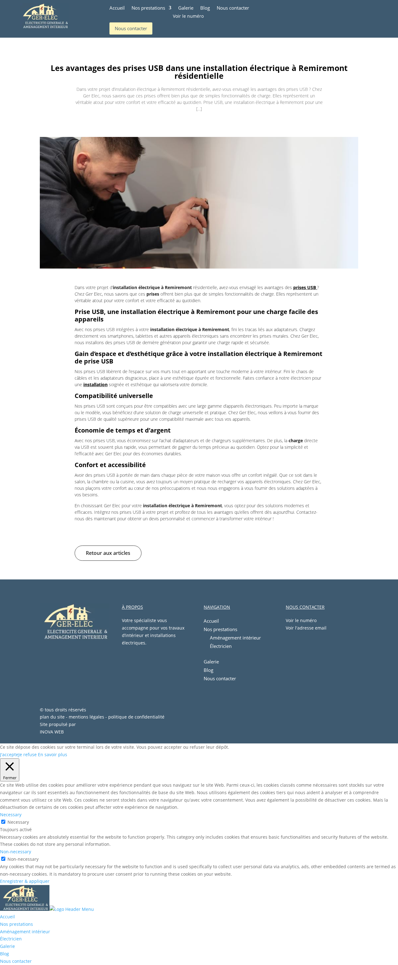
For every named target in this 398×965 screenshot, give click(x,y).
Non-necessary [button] (15, 852)
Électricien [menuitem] (11, 939)
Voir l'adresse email (306, 628)
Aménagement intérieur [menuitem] (25, 932)
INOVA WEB (52, 732)
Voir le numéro (188, 16)
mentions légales (87, 717)
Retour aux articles (108, 553)
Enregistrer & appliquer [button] (24, 881)
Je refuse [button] (27, 754)
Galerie (185, 8)
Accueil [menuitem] (7, 917)
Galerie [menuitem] (7, 946)
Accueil (117, 8)
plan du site (52, 717)
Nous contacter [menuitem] (16, 961)
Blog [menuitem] (4, 954)
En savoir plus (52, 754)
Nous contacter (233, 8)
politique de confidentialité (136, 717)
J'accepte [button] (9, 754)
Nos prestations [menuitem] (16, 924)
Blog (205, 8)
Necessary (18, 822)
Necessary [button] (10, 814)
